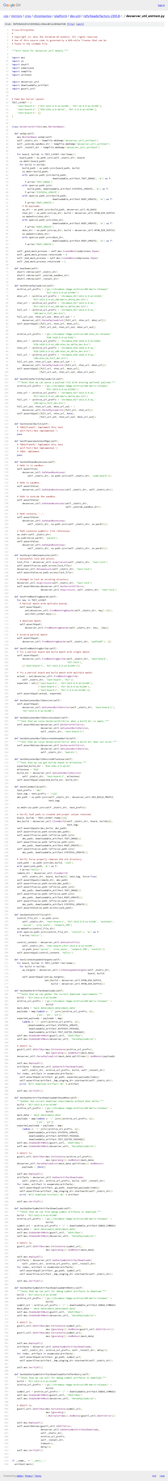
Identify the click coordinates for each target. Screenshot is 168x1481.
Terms (37, 1475)
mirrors (16, 16)
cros (28, 16)
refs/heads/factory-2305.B (101, 16)
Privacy (28, 1475)
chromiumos (43, 16)
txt (154, 1475)
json (162, 1475)
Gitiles (20, 1475)
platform (60, 16)
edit (80, 24)
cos (6, 16)
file (71, 24)
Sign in (161, 5)
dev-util (75, 16)
